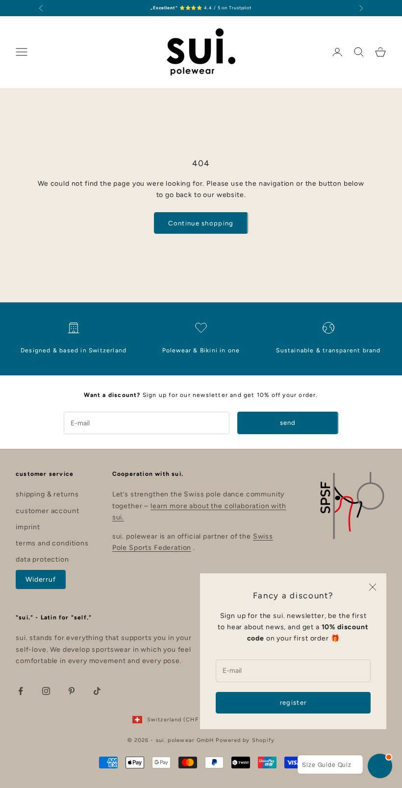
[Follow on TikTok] (97, 691)
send (288, 422)
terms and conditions (52, 543)
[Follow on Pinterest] (71, 691)
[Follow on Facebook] (20, 691)
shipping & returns (47, 494)
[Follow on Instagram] (46, 691)
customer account (47, 511)
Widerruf (40, 579)
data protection (42, 559)
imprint (28, 527)
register (293, 702)
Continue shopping (200, 223)
